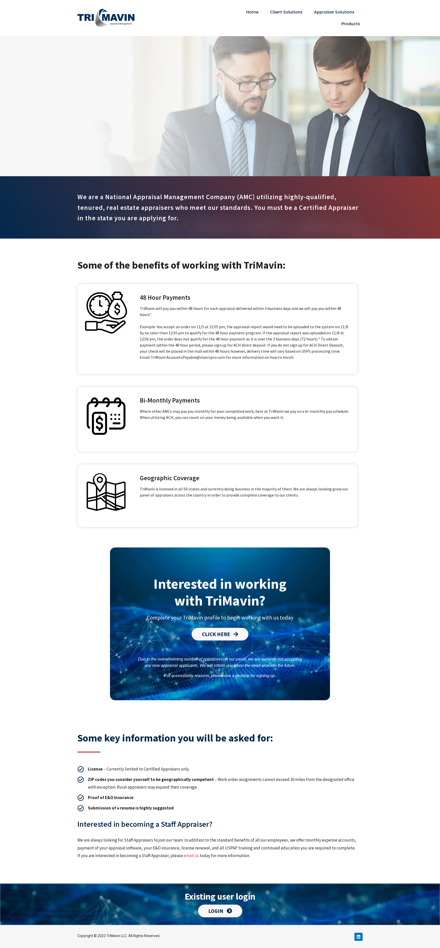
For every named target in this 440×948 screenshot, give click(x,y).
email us (191, 855)
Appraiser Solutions (334, 12)
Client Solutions (286, 12)
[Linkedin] (358, 937)
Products (350, 24)
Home (252, 12)
